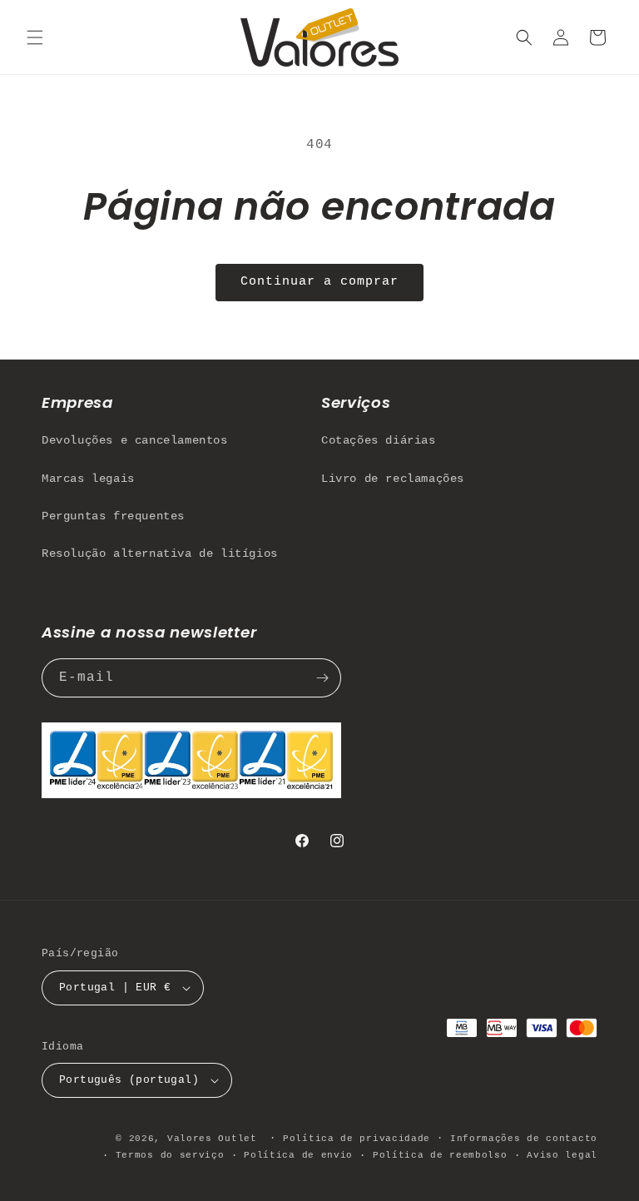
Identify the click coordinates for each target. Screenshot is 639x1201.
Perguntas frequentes (113, 516)
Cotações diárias (378, 440)
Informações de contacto (523, 1139)
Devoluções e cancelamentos (135, 440)
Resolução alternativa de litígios (160, 553)
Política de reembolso (440, 1155)
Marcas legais (88, 478)
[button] (35, 37)
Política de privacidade (356, 1139)
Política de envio (298, 1155)
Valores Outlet (212, 1139)
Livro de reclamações (392, 478)
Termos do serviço (170, 1155)
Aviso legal (562, 1155)
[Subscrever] (322, 677)
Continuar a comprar (319, 282)
